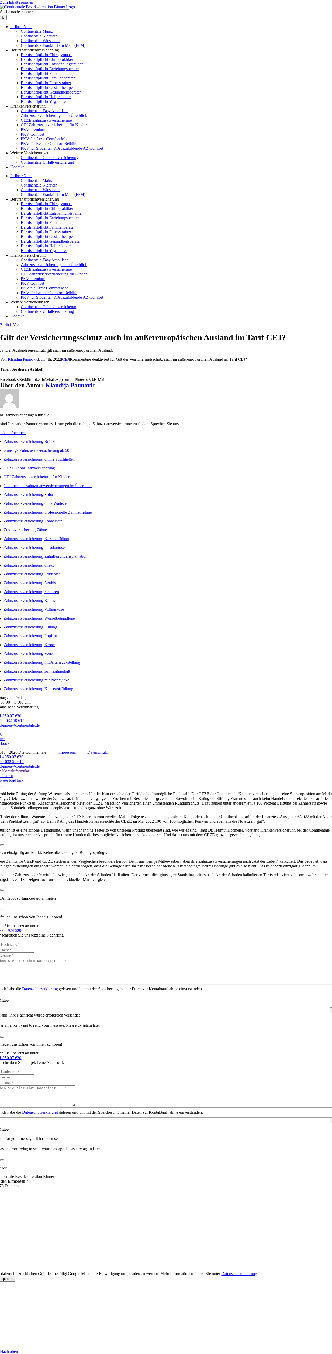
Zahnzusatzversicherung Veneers (30, 653)
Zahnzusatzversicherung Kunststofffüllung (38, 689)
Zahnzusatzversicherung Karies (29, 600)
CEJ (65, 359)
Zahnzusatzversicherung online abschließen (39, 459)
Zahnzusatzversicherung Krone (29, 644)
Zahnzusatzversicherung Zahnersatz (33, 521)
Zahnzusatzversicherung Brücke (30, 441)
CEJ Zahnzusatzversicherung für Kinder (37, 477)
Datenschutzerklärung (40, 989)
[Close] (2, 786)
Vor (16, 325)
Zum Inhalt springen (16, 2)
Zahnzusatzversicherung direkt (29, 565)
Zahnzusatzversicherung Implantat (32, 636)
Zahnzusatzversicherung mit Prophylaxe (36, 680)
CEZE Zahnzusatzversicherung (29, 468)
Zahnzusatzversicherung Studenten (32, 574)
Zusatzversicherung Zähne (25, 530)
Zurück (6, 325)
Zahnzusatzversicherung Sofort (29, 494)
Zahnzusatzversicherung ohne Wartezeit (36, 503)
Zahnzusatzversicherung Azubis (30, 583)
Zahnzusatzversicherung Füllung (30, 627)
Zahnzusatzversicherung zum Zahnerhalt (37, 671)
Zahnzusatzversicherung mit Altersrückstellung (42, 662)
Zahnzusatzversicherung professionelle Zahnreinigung (48, 512)
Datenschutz (97, 752)
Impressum (67, 752)
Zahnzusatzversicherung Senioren (31, 591)
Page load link (11, 780)
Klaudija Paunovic (23, 359)
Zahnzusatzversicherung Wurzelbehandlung (39, 618)
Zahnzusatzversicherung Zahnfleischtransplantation (45, 556)
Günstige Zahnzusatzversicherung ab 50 (36, 450)
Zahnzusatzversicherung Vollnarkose (34, 609)
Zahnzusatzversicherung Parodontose (34, 547)
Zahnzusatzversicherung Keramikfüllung (37, 538)
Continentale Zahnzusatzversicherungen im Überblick (48, 485)
